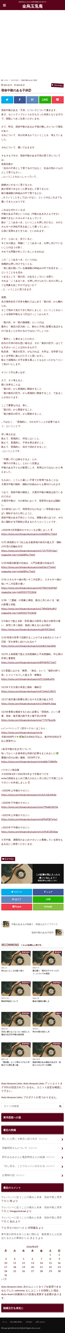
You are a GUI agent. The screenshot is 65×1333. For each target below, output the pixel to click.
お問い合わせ (40, 1322)
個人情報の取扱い (16, 1322)
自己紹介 (29, 1322)
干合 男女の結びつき (12, 1227)
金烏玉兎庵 (32, 5)
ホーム (4, 1322)
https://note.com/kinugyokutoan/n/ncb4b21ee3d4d (28, 645)
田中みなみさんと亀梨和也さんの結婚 (28, 1156)
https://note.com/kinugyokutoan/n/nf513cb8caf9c (28, 679)
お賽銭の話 (13, 1174)
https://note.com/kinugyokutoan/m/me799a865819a (29, 807)
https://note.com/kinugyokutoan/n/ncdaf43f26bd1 (28, 629)
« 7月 (4, 1279)
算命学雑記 (9, 859)
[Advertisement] (32, 45)
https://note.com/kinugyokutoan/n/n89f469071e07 (28, 662)
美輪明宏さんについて (19, 1147)
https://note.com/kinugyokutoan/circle (21, 732)
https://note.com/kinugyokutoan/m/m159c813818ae (29, 831)
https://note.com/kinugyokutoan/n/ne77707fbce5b (28, 720)
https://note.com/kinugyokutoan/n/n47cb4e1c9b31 (28, 691)
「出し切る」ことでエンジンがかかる (28, 1165)
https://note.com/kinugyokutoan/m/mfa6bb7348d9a (29, 761)
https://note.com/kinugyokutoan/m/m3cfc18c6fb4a (28, 794)
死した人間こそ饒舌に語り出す (24, 1138)
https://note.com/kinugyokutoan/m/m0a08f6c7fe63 (29, 534)
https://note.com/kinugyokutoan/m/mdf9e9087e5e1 (29, 819)
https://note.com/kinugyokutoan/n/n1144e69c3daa (28, 703)
